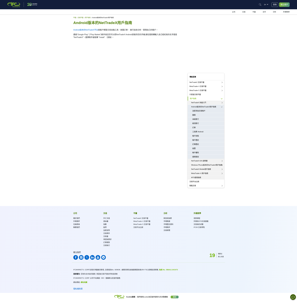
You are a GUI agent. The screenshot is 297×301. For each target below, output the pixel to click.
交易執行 (106, 245)
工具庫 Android (197, 132)
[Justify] (260, 4)
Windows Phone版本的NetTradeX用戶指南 (206, 165)
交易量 (105, 236)
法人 (198, 29)
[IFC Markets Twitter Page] (86, 257)
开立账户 (206, 71)
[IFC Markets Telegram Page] (103, 257)
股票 (105, 227)
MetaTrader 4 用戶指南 (199, 173)
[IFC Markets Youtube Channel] (98, 257)
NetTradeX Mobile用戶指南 (201, 169)
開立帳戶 (284, 5)
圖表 (194, 115)
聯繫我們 (76, 227)
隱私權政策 (78, 289)
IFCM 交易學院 (199, 227)
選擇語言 (195, 157)
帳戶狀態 (195, 136)
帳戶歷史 (195, 140)
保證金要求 (107, 239)
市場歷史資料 (168, 224)
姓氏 (189, 41)
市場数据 (167, 221)
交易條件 (106, 233)
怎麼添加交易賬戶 (198, 111)
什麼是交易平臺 (195, 94)
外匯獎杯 (76, 221)
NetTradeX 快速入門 (198, 102)
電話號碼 (190, 62)
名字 (189, 36)
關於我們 (76, 218)
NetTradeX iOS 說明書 (199, 161)
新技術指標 (168, 218)
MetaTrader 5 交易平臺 (197, 90)
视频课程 (197, 218)
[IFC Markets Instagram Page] (81, 257)
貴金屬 (105, 221)
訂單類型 (106, 242)
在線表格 (76, 224)
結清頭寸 (195, 123)
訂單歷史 (195, 144)
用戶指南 (193, 98)
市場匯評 (167, 227)
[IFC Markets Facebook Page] (75, 257)
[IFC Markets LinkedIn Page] (92, 257)
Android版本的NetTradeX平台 (85, 30)
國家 (189, 57)
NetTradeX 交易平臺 (196, 82)
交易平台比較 (194, 181)
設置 (194, 148)
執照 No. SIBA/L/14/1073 (168, 270)
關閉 (174, 297)
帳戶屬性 (195, 152)
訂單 (194, 127)
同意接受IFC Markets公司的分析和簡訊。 (200, 68)
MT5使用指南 (196, 177)
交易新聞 (167, 230)
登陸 (275, 5)
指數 (105, 224)
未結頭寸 (195, 119)
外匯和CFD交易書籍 (201, 221)
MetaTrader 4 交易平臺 (197, 86)
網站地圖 (84, 282)
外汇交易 (106, 218)
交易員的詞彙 (198, 224)
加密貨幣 (106, 230)
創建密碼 (190, 52)
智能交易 (192, 186)
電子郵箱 (190, 46)
